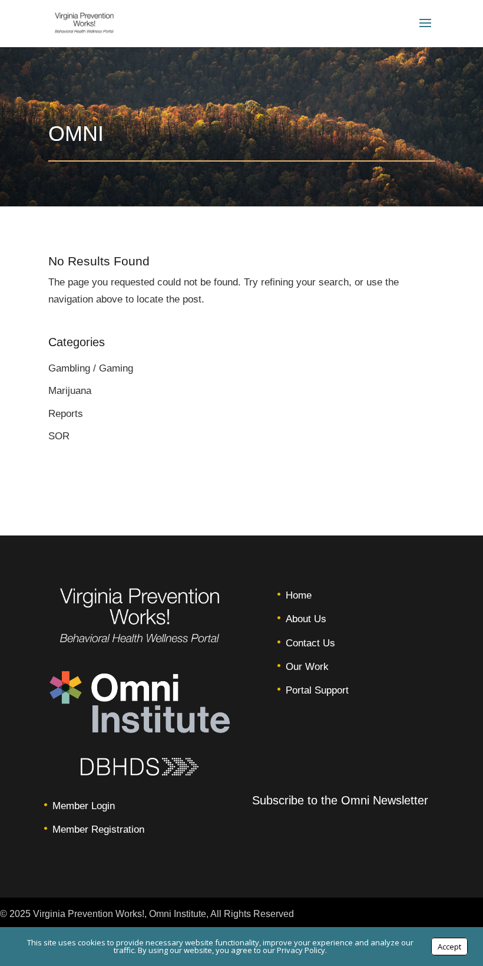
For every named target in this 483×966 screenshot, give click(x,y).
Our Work (307, 666)
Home (299, 595)
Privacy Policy (301, 950)
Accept (449, 946)
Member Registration (98, 829)
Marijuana (69, 390)
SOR (59, 436)
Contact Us (310, 643)
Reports (65, 413)
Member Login (83, 805)
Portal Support (317, 690)
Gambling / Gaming (90, 368)
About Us (306, 619)
